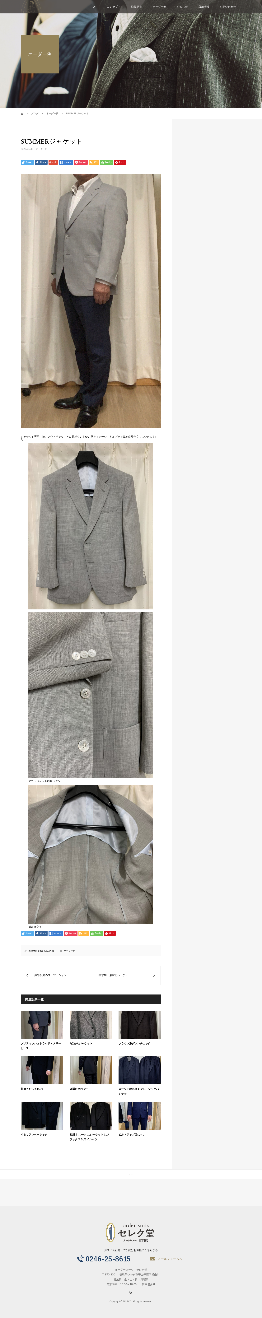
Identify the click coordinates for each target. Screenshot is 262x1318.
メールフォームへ (170, 1259)
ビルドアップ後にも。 (132, 1134)
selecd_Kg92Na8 (45, 950)
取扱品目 (136, 6)
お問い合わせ (228, 6)
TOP (93, 6)
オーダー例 (159, 6)
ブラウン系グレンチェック (135, 1043)
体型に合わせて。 (80, 1088)
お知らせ (182, 6)
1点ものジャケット (81, 1043)
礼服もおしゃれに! (32, 1088)
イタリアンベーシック (34, 1134)
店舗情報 (203, 6)
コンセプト (113, 6)
